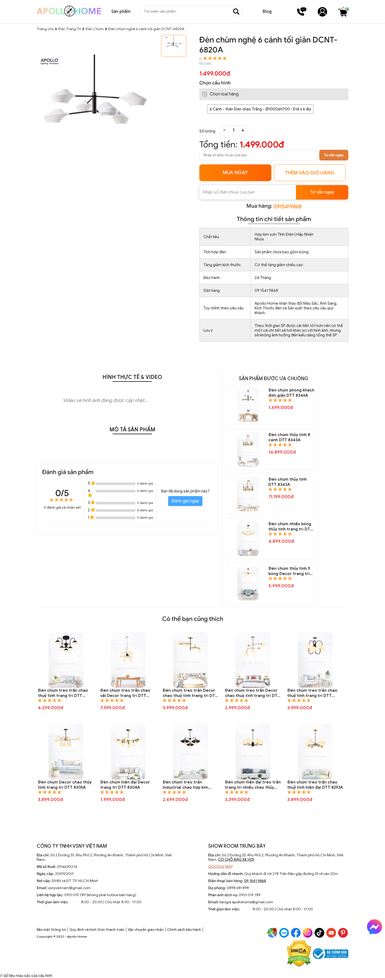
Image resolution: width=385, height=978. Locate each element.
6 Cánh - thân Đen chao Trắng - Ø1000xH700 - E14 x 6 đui (260, 109)
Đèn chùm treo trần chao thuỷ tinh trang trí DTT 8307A (312, 693)
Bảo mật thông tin (51, 929)
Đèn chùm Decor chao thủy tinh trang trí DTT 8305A (65, 785)
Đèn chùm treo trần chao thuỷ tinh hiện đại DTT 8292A (315, 785)
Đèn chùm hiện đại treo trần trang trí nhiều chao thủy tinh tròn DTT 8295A (253, 785)
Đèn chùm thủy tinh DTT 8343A (287, 482)
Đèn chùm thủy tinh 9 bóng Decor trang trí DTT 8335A (289, 571)
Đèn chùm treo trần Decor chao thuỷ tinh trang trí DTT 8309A (252, 693)
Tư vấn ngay (334, 155)
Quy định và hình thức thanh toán (96, 929)
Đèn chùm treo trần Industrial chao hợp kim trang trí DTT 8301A (185, 785)
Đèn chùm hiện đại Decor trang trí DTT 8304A (125, 785)
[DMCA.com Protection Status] (299, 954)
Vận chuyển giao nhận (146, 929)
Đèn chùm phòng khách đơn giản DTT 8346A (291, 393)
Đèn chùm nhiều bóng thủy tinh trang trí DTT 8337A (290, 527)
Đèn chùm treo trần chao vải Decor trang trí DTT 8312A (125, 693)
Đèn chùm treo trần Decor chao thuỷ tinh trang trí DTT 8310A (190, 693)
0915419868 (287, 206)
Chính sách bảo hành (184, 929)
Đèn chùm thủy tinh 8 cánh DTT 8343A (289, 437)
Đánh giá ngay (185, 501)
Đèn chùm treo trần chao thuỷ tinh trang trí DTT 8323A (63, 693)
